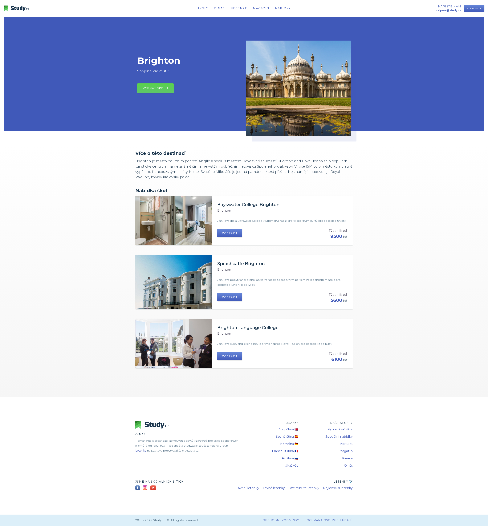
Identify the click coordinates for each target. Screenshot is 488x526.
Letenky (140, 450)
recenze (239, 8)
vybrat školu (155, 88)
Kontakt (346, 444)
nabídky (283, 8)
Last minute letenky (304, 488)
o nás (219, 8)
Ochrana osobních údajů (330, 520)
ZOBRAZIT (229, 233)
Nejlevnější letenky (338, 488)
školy (202, 8)
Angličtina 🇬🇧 (288, 429)
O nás (348, 465)
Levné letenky (274, 488)
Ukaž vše (291, 465)
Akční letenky (248, 488)
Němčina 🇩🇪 (289, 444)
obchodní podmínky (281, 520)
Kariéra (347, 458)
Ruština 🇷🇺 (290, 458)
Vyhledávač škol (340, 429)
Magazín (261, 8)
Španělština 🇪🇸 (287, 436)
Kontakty (474, 8)
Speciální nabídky (339, 436)
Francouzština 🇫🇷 (285, 451)
